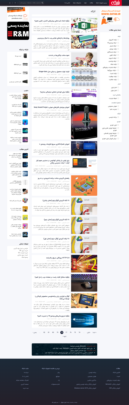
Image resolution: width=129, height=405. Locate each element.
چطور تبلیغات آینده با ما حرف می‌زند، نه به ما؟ (15, 209)
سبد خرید (26, 388)
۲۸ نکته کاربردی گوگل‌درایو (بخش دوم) (56, 219)
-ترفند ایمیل (113, 46)
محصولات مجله (77, 3)
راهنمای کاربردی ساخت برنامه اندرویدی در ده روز (53, 178)
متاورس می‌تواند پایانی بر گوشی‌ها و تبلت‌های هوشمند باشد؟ (15, 96)
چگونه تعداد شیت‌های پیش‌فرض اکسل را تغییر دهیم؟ (51, 21)
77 (66, 332)
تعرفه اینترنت (113, 98)
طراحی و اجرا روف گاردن (21, 248)
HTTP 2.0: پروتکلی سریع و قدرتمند (57, 258)
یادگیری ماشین (91, 380)
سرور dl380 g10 (17, 64)
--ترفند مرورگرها (112, 70)
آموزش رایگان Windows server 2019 (85, 388)
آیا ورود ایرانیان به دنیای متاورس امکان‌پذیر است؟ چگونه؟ (15, 122)
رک (59, 380)
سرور (55, 402)
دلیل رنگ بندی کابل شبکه (15, 201)
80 (53, 332)
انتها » (64, 336)
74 (79, 332)
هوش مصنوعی (112, 106)
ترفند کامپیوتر (113, 40)
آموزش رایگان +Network (113, 384)
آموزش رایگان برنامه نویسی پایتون (86, 384)
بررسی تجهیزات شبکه (101, 3)
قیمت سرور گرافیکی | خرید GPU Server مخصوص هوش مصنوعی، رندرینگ (15, 165)
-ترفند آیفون (113, 55)
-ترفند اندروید (113, 58)
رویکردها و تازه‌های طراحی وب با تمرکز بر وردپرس (53, 38)
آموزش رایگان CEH (114, 388)
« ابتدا (94, 332)
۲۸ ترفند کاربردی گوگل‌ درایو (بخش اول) (56, 238)
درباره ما (26, 372)
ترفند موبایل (113, 49)
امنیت (118, 376)
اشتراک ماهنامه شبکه (22, 380)
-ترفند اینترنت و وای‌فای (110, 67)
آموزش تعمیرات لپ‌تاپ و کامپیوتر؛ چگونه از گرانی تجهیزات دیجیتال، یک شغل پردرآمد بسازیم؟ (15, 191)
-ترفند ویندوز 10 (112, 43)
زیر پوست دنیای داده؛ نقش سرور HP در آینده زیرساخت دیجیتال (16, 217)
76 (70, 332)
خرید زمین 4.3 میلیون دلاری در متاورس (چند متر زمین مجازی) (15, 131)
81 (48, 332)
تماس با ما (67, 3)
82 (44, 332)
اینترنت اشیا (113, 109)
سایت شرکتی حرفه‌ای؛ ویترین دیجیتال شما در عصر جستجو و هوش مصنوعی (16, 174)
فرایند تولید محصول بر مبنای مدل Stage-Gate (54, 71)
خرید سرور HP (23, 251)
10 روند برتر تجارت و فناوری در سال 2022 (16, 105)
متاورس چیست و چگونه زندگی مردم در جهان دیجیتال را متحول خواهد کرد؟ (15, 140)
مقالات (91, 3)
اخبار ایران (114, 87)
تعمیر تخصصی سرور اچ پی (15, 82)
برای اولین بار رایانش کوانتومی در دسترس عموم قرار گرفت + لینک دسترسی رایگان (52, 161)
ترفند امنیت (113, 73)
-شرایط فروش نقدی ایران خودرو (109, 129)
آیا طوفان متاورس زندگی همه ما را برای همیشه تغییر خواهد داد (15, 113)
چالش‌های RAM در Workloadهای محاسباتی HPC (15, 182)
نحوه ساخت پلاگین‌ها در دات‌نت (58, 55)
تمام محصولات (55, 384)
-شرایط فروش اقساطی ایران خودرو (110, 134)
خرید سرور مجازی (23, 255)
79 (57, 332)
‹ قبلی (88, 332)
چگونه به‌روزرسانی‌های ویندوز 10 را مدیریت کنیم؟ (53, 316)
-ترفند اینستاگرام (112, 52)
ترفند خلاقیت (113, 80)
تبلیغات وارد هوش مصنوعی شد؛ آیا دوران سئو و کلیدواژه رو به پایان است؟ (15, 156)
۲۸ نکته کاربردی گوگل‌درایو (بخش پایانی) (56, 200)
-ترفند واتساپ (113, 61)
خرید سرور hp (18, 56)
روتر (58, 372)
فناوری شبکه (116, 372)
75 (75, 332)
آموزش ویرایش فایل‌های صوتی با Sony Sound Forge (51, 107)
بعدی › (35, 332)
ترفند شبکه (113, 64)
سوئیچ (58, 376)
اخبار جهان (114, 90)
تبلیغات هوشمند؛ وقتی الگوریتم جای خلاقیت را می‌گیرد (16, 226)
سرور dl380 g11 (17, 73)
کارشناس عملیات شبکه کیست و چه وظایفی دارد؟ (15, 235)
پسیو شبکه (25, 257)
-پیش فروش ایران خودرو (109, 139)
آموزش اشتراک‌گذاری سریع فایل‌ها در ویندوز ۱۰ (54, 144)
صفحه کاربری (25, 384)
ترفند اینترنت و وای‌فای (113, 380)
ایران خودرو (113, 125)
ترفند (85, 3)
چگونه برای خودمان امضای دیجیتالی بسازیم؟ (54, 92)
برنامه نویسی (113, 117)
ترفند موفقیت (113, 76)
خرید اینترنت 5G (23, 253)
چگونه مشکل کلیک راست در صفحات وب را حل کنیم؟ (52, 277)
